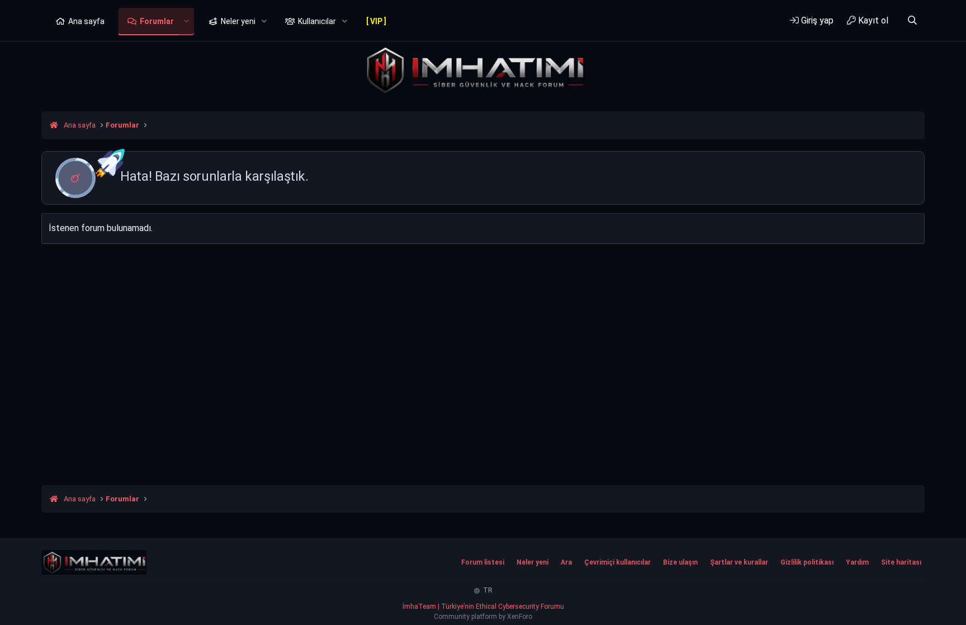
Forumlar (157, 21)
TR (487, 590)
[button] (186, 22)
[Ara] (912, 20)
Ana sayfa (86, 21)
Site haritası (901, 562)
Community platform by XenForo (483, 617)
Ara (566, 562)
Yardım (857, 562)
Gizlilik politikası (807, 562)
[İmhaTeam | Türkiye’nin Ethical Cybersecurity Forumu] (93, 562)
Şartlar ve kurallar (739, 562)
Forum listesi (482, 562)
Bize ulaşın (680, 562)
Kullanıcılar (317, 21)
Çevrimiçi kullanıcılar (617, 562)
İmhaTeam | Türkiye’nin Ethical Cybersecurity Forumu (483, 606)
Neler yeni (238, 21)
